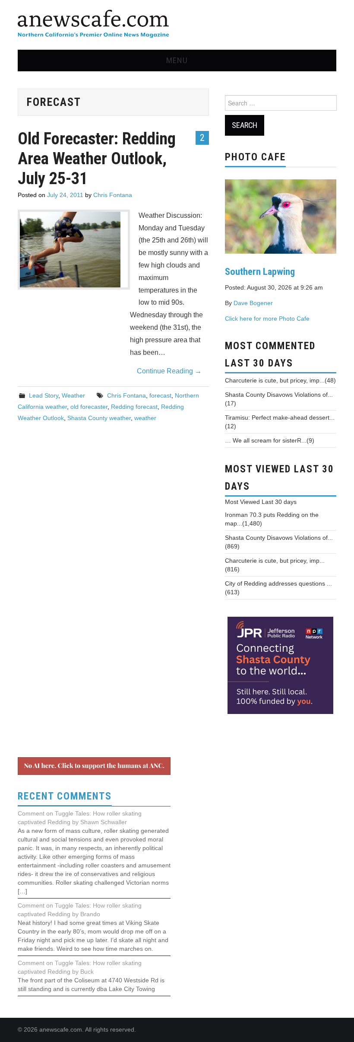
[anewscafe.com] (93, 24)
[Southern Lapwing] (280, 215)
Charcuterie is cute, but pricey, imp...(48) (280, 380)
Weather (73, 395)
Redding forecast (134, 406)
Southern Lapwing (260, 271)
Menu (177, 60)
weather (145, 417)
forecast (160, 395)
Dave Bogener (253, 303)
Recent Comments (65, 796)
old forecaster (88, 406)
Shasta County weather (99, 417)
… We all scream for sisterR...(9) (269, 440)
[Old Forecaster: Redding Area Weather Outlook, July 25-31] (74, 249)
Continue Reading (169, 371)
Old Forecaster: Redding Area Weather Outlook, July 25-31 (97, 158)
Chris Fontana (112, 194)
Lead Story (43, 395)
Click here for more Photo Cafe (267, 318)
